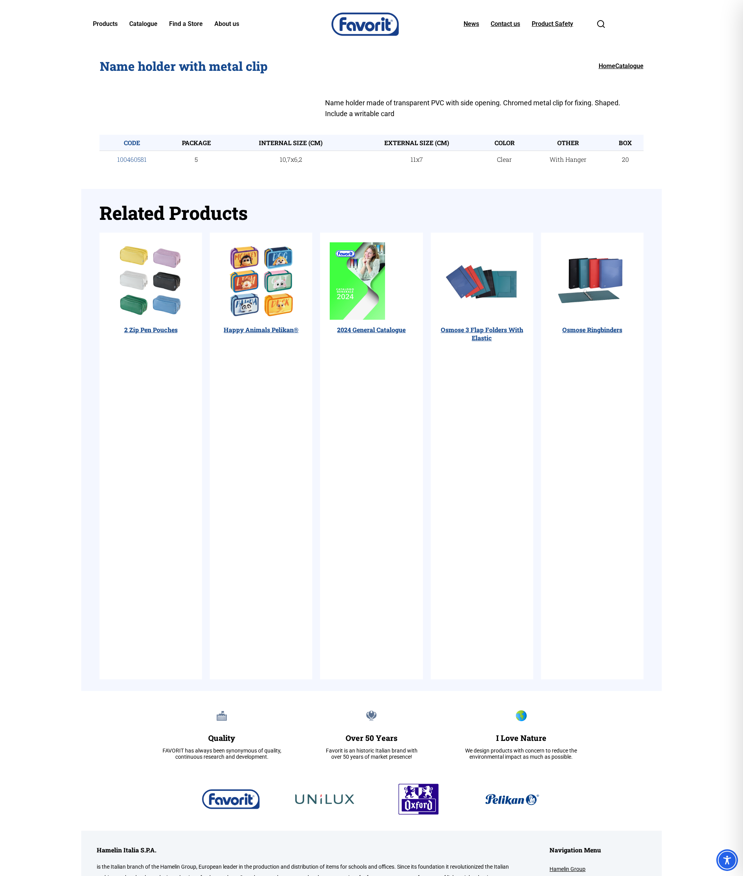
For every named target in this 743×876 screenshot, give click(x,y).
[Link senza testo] (601, 26)
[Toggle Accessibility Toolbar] (727, 860)
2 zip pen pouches (151, 330)
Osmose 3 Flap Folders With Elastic (482, 334)
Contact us (505, 24)
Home (607, 66)
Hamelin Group (567, 869)
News (471, 24)
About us (226, 24)
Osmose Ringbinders (592, 330)
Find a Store (186, 24)
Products (105, 24)
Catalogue (143, 24)
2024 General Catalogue (371, 330)
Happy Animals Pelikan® (261, 330)
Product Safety (552, 24)
